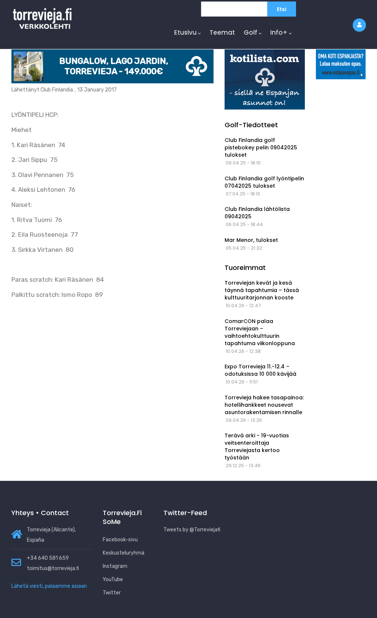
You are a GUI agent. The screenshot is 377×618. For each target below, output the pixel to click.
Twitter (112, 593)
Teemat (222, 32)
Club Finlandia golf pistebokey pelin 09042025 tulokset (261, 147)
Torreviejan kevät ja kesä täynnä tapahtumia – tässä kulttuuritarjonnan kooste (262, 290)
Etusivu (185, 32)
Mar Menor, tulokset (251, 240)
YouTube (113, 579)
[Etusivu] (42, 17)
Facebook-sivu (120, 540)
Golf (250, 32)
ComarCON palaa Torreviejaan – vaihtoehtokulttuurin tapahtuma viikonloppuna (260, 332)
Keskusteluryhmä (123, 553)
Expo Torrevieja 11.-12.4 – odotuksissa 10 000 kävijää (260, 370)
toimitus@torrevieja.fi (53, 568)
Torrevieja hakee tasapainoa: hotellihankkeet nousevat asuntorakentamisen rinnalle (264, 405)
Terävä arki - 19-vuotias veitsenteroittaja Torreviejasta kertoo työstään (257, 446)
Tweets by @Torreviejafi (192, 530)
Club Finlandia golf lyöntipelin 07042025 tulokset (264, 182)
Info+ (279, 32)
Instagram (115, 566)
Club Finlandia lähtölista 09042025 (257, 212)
